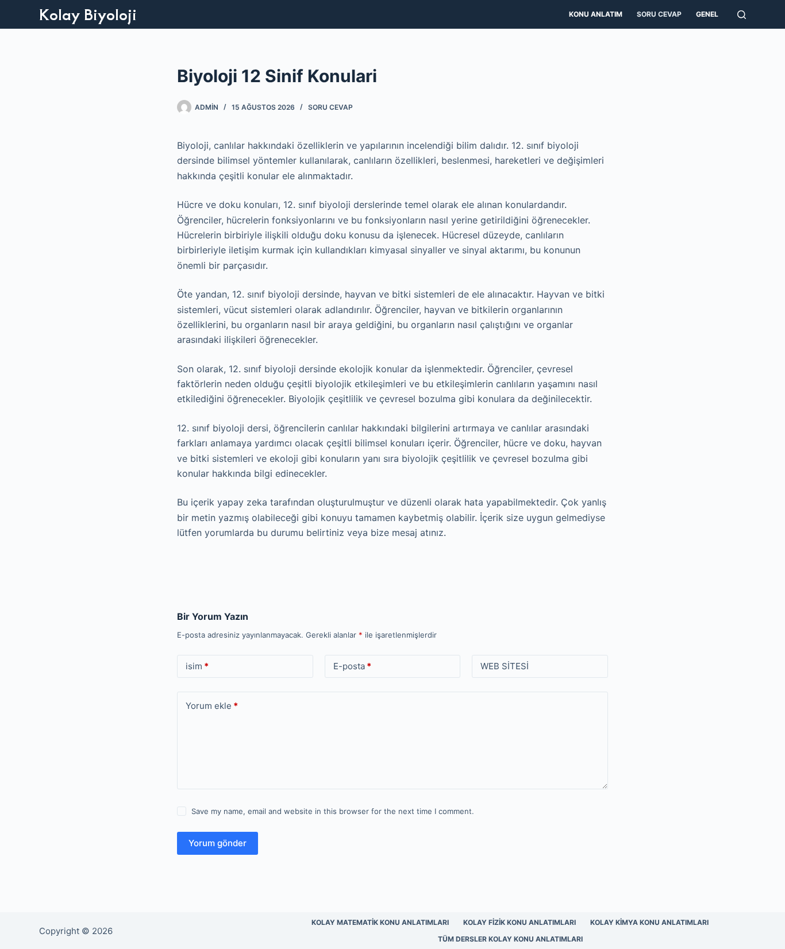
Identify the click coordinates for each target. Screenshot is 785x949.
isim (197, 666)
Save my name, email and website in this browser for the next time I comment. (332, 811)
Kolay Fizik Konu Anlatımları (519, 922)
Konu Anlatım (595, 14)
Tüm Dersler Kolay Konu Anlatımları (510, 939)
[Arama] (741, 14)
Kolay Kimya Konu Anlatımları (649, 922)
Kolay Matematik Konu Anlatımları (380, 922)
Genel (707, 14)
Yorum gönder (217, 843)
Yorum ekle (212, 705)
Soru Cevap (659, 14)
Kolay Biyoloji (88, 13)
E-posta (352, 666)
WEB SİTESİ (504, 666)
